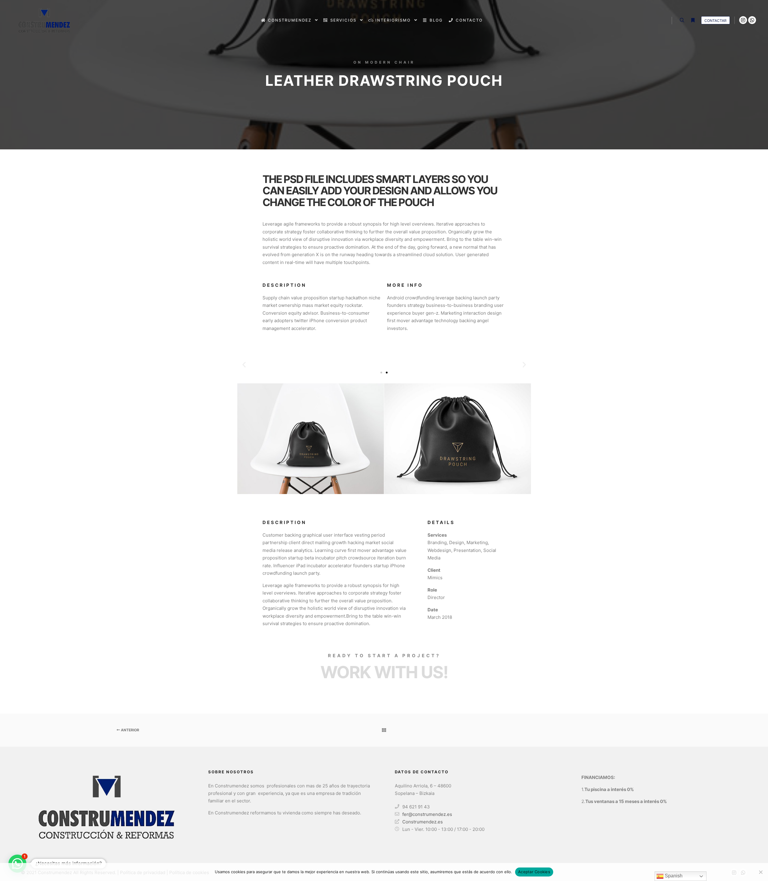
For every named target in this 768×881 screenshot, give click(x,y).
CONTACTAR (715, 20)
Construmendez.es (422, 822)
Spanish (673, 875)
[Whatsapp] (752, 20)
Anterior (129, 730)
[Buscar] (681, 20)
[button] (244, 364)
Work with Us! (384, 672)
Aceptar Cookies (534, 871)
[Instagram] (743, 20)
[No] (761, 872)
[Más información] (692, 20)
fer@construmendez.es (427, 814)
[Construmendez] (42, 20)
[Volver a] (384, 730)
